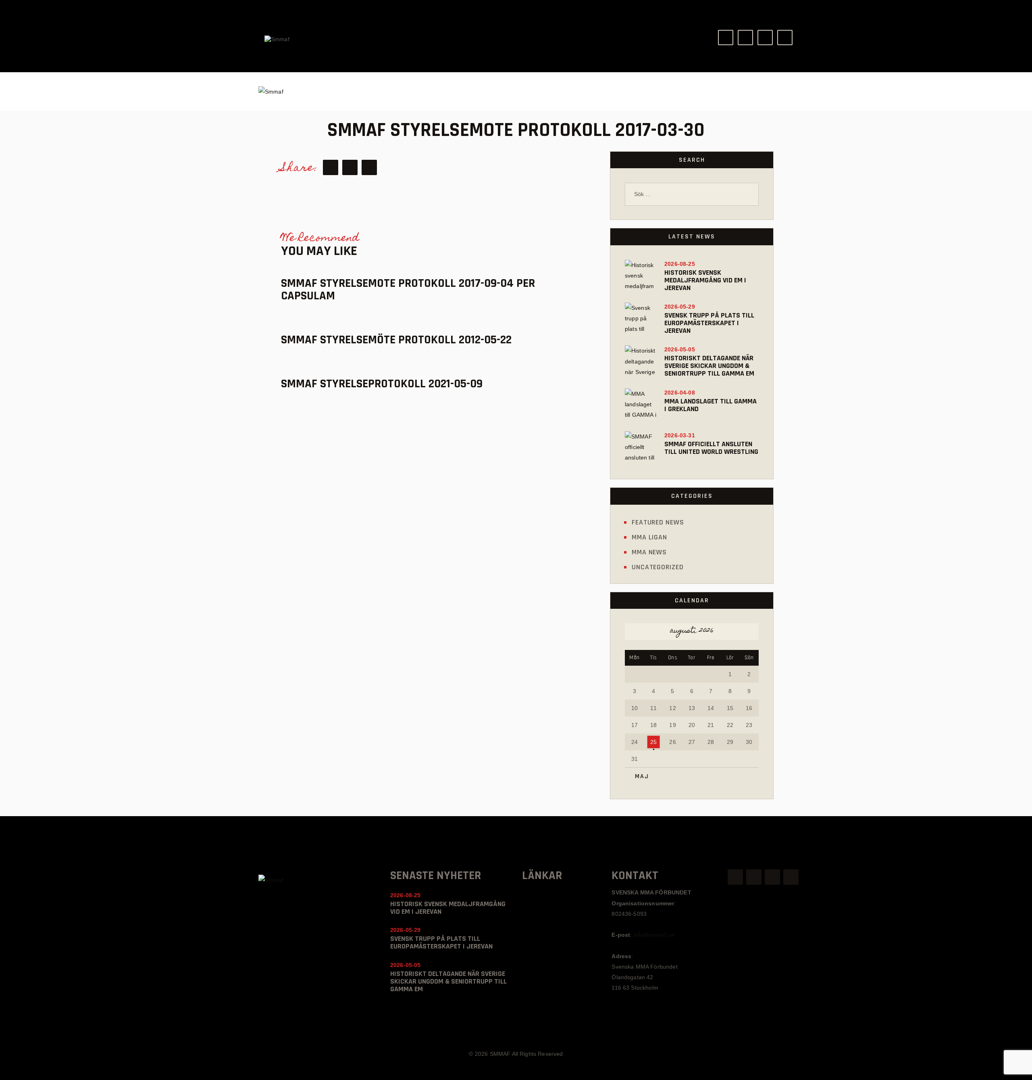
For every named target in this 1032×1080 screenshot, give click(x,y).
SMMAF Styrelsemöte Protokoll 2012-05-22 (396, 340)
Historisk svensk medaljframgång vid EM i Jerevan (705, 280)
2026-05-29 (679, 306)
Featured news (658, 522)
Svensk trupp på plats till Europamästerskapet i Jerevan (709, 322)
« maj (639, 776)
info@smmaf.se (654, 935)
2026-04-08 (679, 392)
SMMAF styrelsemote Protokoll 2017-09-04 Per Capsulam (408, 289)
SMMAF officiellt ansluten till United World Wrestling (711, 447)
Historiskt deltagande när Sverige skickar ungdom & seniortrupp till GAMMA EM (709, 365)
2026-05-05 (679, 349)
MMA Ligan (649, 537)
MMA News (649, 552)
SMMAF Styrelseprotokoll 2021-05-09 (382, 384)
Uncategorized (658, 567)
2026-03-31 (679, 435)
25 (653, 742)
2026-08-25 (679, 264)
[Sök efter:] (692, 194)
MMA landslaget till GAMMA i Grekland (710, 405)
